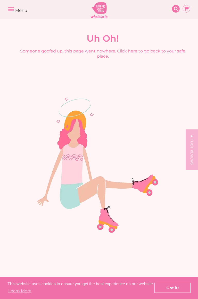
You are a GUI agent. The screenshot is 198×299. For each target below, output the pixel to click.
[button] (192, 149)
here (132, 51)
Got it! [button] (172, 288)
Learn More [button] (19, 290)
